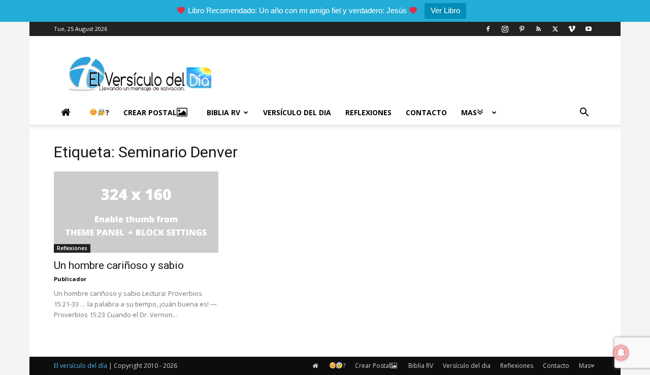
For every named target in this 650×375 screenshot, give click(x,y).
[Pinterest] (521, 29)
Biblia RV (223, 112)
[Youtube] (588, 29)
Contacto (426, 112)
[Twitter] (555, 29)
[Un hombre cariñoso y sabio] (136, 212)
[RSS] (538, 29)
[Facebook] (488, 29)
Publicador (70, 279)
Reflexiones (368, 112)
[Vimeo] (571, 29)
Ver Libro (445, 10)
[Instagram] (504, 29)
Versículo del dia (297, 112)
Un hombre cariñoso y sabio (119, 265)
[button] (584, 113)
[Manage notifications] (621, 353)
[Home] (68, 112)
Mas (469, 112)
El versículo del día (80, 365)
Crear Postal (150, 112)
